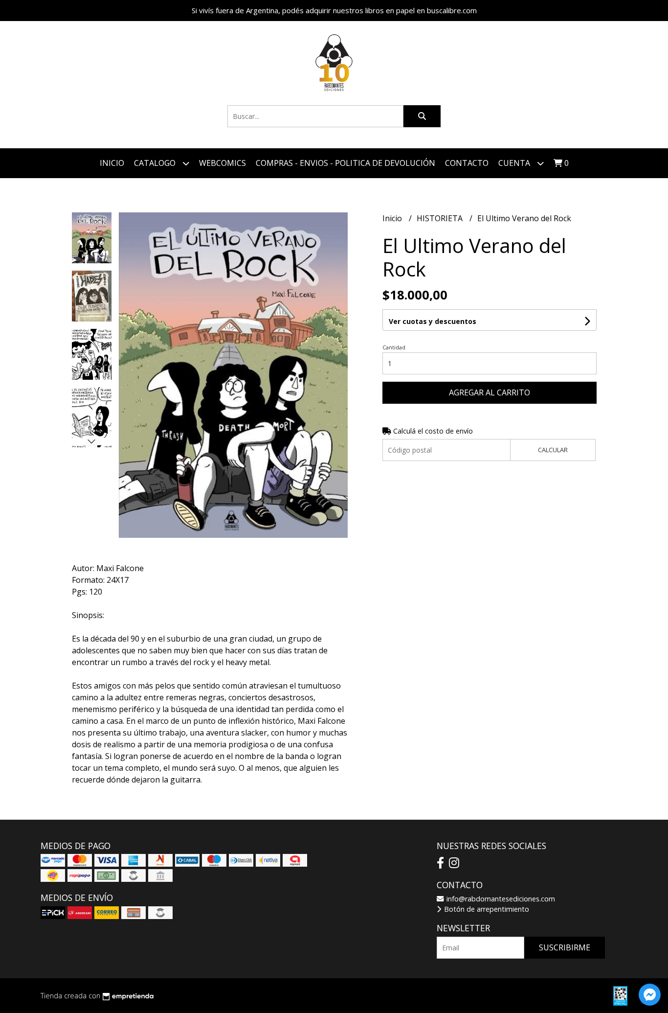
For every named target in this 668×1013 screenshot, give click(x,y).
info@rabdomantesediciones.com (500, 898)
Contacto (467, 163)
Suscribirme (564, 947)
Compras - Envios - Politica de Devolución (345, 163)
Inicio (112, 163)
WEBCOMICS (222, 163)
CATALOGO (156, 163)
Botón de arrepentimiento (485, 909)
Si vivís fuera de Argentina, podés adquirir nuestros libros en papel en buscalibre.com (334, 10)
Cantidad (393, 347)
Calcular (553, 449)
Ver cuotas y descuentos (432, 321)
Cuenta (515, 163)
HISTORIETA (441, 218)
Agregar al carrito (489, 392)
